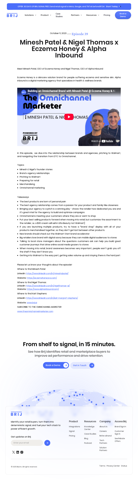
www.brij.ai (32, 302)
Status (124, 465)
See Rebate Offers (120, 439)
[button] (30, 15)
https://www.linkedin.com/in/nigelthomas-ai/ (48, 285)
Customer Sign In (119, 432)
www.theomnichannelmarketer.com (35, 311)
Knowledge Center (89, 428)
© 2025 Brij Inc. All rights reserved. (24, 467)
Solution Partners (103, 449)
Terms (102, 465)
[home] (12, 15)
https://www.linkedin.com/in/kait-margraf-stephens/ (52, 298)
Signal (72, 431)
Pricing (107, 15)
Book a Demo (123, 15)
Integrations (74, 426)
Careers (103, 431)
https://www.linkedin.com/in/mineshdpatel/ (47, 273)
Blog (86, 438)
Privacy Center (113, 465)
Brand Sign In (120, 426)
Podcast (88, 443)
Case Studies (59, 15)
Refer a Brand (105, 435)
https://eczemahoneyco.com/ (42, 277)
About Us (103, 426)
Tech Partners (103, 441)
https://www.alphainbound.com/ (43, 289)
